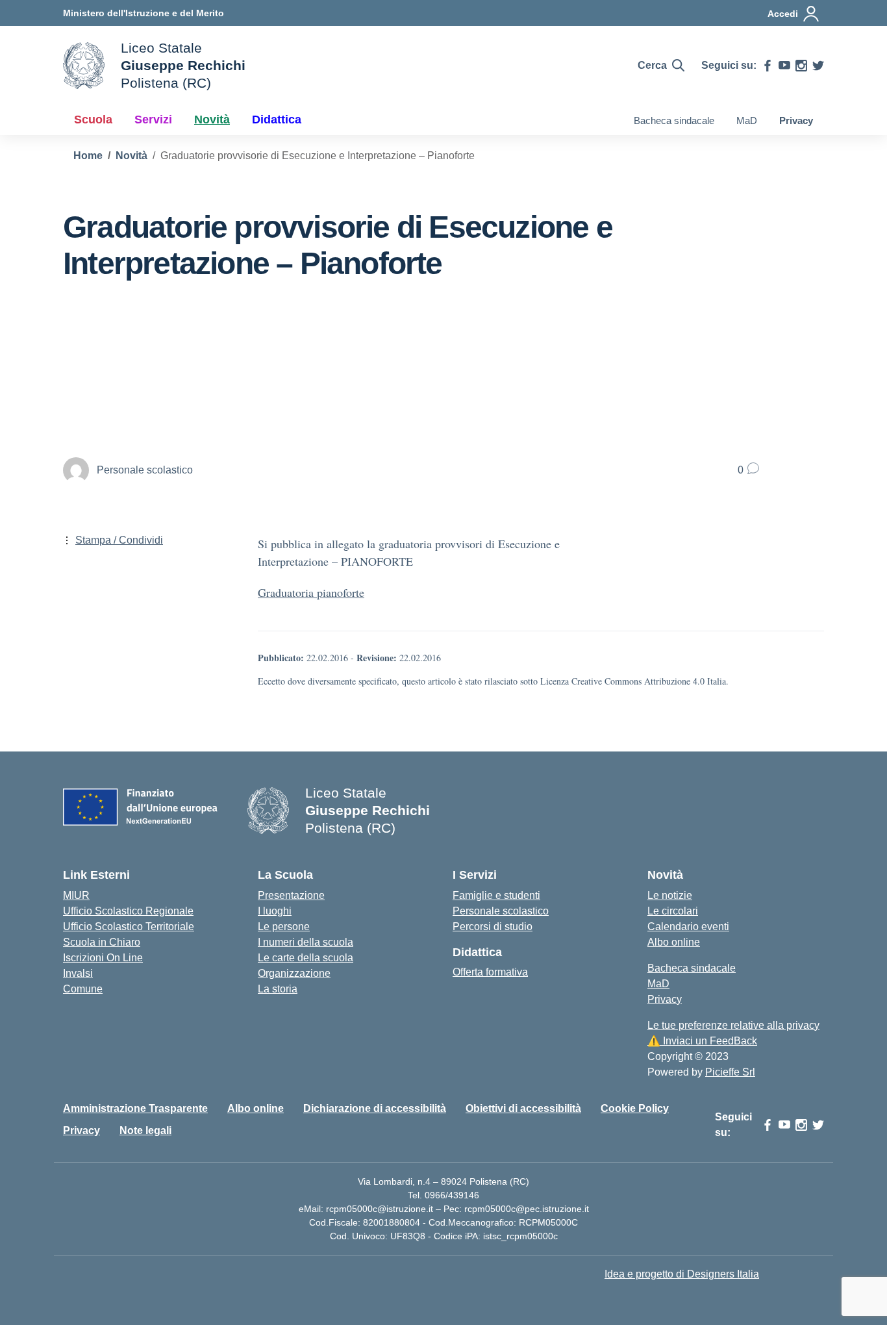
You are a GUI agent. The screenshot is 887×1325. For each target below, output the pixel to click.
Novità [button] (212, 119)
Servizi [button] (153, 119)
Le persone (284, 926)
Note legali (145, 1130)
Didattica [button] (276, 119)
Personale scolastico (501, 910)
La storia (277, 988)
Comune (83, 988)
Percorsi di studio (492, 926)
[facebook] (767, 65)
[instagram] (801, 65)
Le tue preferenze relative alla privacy (733, 1025)
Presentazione (291, 895)
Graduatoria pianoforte (311, 592)
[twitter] (818, 65)
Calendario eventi (688, 926)
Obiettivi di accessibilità (523, 1108)
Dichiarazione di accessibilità (374, 1108)
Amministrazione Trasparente (135, 1108)
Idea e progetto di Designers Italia (682, 1274)
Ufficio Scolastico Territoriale (128, 926)
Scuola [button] (93, 119)
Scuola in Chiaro (101, 942)
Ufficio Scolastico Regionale (128, 910)
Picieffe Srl (730, 1072)
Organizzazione (294, 973)
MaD (746, 120)
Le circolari (672, 910)
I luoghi (275, 910)
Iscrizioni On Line (103, 957)
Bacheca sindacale (674, 120)
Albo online (673, 942)
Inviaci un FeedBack (702, 1040)
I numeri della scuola (305, 942)
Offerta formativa (490, 972)
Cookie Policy (635, 1108)
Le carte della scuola (305, 957)
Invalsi (78, 973)
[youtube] (784, 65)
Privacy (796, 120)
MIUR (76, 895)
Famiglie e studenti (496, 895)
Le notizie (669, 895)
